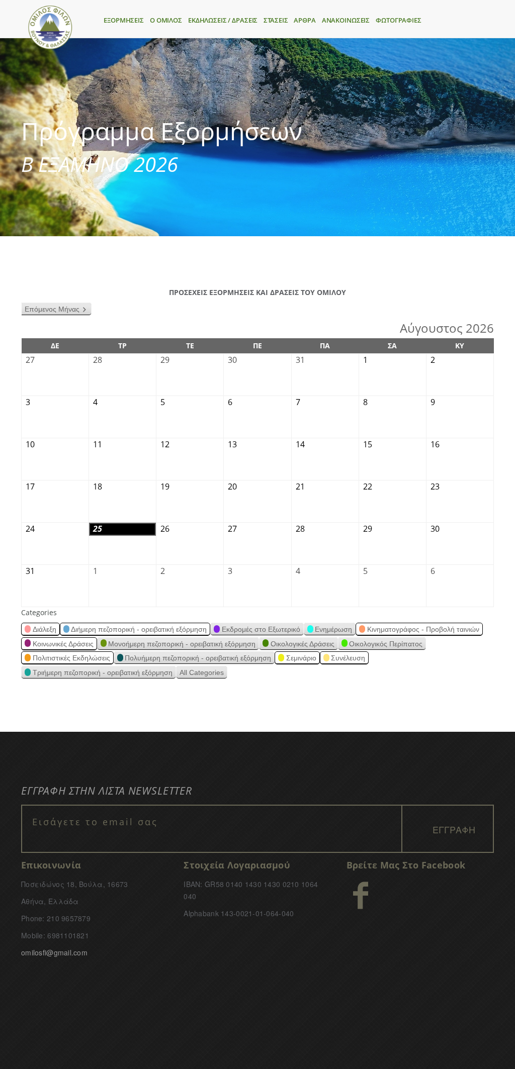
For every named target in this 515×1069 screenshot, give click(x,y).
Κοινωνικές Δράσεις (63, 644)
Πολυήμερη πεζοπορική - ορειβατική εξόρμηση (198, 658)
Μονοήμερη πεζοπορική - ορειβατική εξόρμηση (181, 644)
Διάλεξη (44, 629)
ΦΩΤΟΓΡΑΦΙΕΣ (398, 20)
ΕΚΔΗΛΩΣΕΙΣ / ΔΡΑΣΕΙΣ (223, 20)
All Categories (202, 672)
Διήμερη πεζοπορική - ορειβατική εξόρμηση (139, 629)
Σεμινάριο (301, 658)
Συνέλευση (348, 658)
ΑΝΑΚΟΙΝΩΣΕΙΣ (346, 20)
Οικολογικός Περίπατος (385, 644)
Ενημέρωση (333, 629)
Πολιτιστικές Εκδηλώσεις (71, 658)
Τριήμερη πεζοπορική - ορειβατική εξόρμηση (103, 672)
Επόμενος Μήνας (52, 309)
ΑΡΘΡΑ (304, 20)
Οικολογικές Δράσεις (302, 644)
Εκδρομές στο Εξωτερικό (261, 629)
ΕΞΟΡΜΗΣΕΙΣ (124, 20)
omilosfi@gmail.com (54, 952)
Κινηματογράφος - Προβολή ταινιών (423, 629)
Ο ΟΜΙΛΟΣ (166, 20)
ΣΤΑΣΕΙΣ (276, 20)
